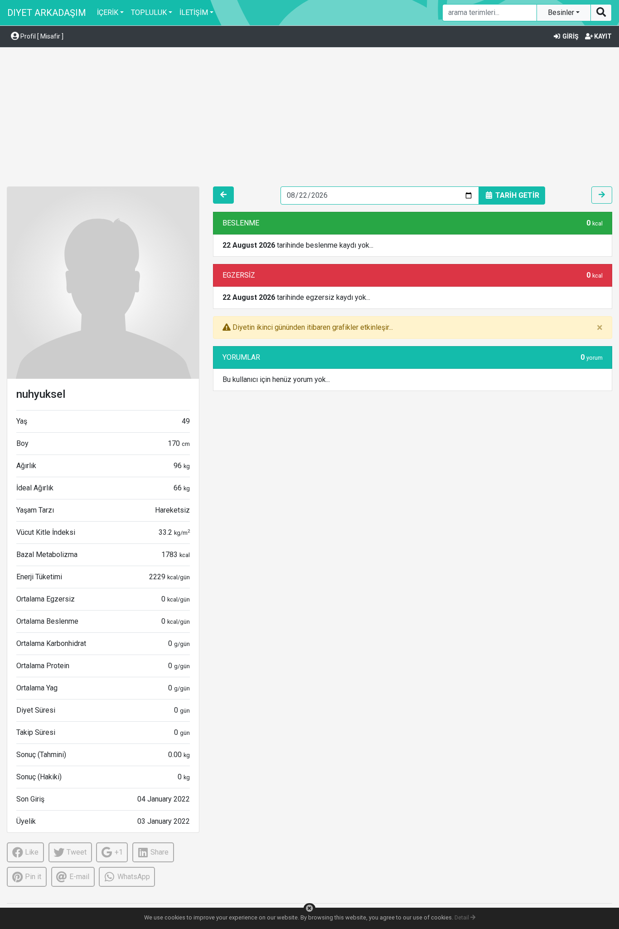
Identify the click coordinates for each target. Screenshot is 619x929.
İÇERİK (107, 12)
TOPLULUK (149, 12)
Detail (462, 917)
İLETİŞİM (193, 12)
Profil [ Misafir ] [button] (41, 36)
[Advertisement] (309, 118)
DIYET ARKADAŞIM (46, 12)
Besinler (562, 12)
